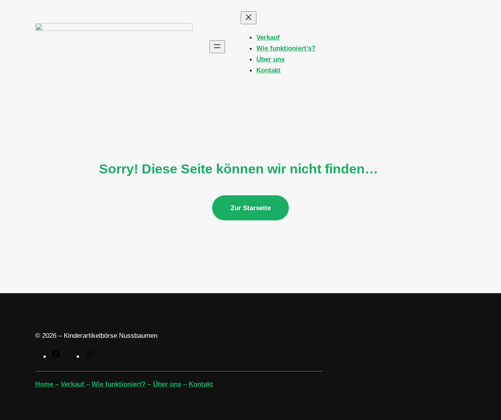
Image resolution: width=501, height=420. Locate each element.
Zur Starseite (251, 208)
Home (45, 384)
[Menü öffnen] (217, 46)
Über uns (167, 384)
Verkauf (73, 384)
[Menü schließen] (248, 17)
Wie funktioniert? (119, 384)
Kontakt (201, 384)
